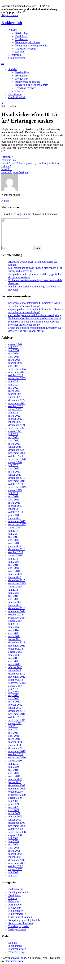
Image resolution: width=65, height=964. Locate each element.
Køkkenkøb (11, 22)
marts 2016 (14, 571)
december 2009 (16, 785)
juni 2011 (13, 729)
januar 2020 (14, 474)
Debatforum (14, 54)
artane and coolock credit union (25, 327)
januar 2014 (14, 639)
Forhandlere (14, 904)
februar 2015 (15, 602)
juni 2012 (13, 692)
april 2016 (13, 567)
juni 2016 (13, 561)
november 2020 (16, 452)
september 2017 (17, 524)
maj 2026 (13, 353)
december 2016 (16, 549)
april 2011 (13, 735)
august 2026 (15, 344)
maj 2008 (13, 844)
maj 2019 (13, 496)
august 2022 (15, 409)
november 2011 (16, 713)
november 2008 (16, 825)
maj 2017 (13, 536)
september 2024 (17, 369)
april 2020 (13, 468)
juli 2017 (13, 530)
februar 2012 (15, 704)
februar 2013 (15, 667)
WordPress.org (16, 952)
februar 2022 (15, 418)
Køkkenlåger (22, 33)
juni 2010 (13, 766)
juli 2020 (13, 465)
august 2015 (15, 586)
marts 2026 (14, 359)
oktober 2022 (15, 406)
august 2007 (15, 869)
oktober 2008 (15, 828)
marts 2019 (14, 502)
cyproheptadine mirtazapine (23, 309)
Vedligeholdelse (17, 929)
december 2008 (16, 822)
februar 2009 (15, 816)
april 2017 (13, 539)
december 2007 (16, 860)
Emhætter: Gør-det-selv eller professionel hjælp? (35, 304)
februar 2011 (15, 741)
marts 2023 (14, 390)
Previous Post (8, 159)
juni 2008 (13, 841)
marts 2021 (14, 443)
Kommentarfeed (17, 948)
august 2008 (15, 835)
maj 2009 (13, 807)
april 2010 (13, 773)
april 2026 (13, 356)
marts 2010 (14, 776)
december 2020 (16, 449)
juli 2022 (13, 412)
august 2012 (15, 686)
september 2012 (17, 682)
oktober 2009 (15, 791)
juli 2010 (13, 763)
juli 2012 (13, 689)
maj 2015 (13, 595)
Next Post (6, 169)
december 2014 (16, 608)
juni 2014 (13, 626)
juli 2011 (13, 726)
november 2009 (16, 788)
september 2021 (17, 428)
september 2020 (17, 459)
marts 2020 (14, 471)
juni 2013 (13, 654)
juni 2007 (13, 875)
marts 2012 (14, 701)
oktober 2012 (15, 679)
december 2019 (16, 477)
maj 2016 (13, 564)
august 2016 (15, 555)
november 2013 (16, 645)
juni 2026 (13, 350)
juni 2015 (13, 592)
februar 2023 (15, 393)
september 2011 (16, 720)
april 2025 (13, 365)
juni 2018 (13, 515)
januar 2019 (14, 508)
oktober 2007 (15, 866)
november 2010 (16, 751)
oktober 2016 (15, 552)
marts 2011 (14, 738)
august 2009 (15, 797)
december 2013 (16, 642)
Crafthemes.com (14, 961)
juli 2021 (13, 434)
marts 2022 (14, 415)
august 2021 (15, 431)
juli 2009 (13, 800)
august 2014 (15, 620)
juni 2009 (13, 804)
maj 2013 (13, 658)
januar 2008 (14, 856)
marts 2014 (14, 636)
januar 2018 (14, 518)
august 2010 (15, 760)
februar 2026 (15, 362)
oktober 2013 (15, 648)
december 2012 (16, 673)
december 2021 (16, 424)
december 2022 (16, 400)
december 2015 (16, 580)
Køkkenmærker (16, 913)
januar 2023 (14, 397)
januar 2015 (14, 605)
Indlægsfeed (15, 945)
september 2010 (17, 757)
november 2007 (16, 863)
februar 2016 (15, 574)
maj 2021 (13, 437)
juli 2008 (13, 838)
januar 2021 (14, 446)
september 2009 (17, 794)
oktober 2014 (15, 614)
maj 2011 (13, 732)
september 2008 (17, 832)
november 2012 (16, 676)
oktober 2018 (15, 511)
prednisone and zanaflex (21, 321)
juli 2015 (13, 589)
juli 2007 (13, 872)
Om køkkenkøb (16, 57)
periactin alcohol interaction (23, 302)
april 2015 (13, 598)
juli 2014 (13, 623)
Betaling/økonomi (18, 892)
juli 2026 (13, 347)
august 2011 (14, 723)
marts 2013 (14, 664)
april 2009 (13, 810)
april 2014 (13, 633)
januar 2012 (14, 707)
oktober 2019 (15, 484)
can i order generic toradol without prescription (33, 315)
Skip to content (9, 15)
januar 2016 (14, 577)
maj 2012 (13, 695)
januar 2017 (14, 546)
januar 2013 (14, 670)
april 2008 (13, 847)
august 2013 (15, 651)
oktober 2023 (15, 375)
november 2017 (16, 521)
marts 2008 (14, 850)
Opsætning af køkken (20, 916)
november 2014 (16, 611)
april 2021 (13, 440)
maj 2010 (13, 769)
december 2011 (16, 710)
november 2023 (16, 372)
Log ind (12, 942)
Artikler (12, 29)
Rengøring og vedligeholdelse (31, 45)
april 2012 (13, 698)
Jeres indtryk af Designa (14, 172)
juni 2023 (13, 384)
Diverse (19, 51)
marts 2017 (14, 543)
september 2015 (17, 583)
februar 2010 (15, 779)
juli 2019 (13, 493)
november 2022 (16, 403)
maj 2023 (13, 387)
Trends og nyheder (25, 48)
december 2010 (16, 748)
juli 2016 (13, 558)
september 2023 (17, 378)
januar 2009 (14, 819)
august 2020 (15, 462)
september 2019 (17, 487)
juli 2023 (13, 381)
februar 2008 (15, 853)
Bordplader (21, 36)
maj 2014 (13, 630)
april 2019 (13, 499)
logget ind (22, 214)
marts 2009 (14, 813)
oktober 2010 (15, 754)
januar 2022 (14, 421)
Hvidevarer (21, 39)
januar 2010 (14, 782)
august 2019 (15, 490)
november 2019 (16, 480)
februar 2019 (15, 505)
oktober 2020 (15, 456)
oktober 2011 (15, 717)
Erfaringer (6, 156)
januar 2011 (14, 745)
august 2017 (15, 527)
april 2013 (13, 661)
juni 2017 (13, 533)
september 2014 (17, 617)
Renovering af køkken (27, 42)
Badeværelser (15, 889)
